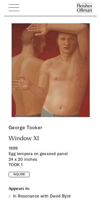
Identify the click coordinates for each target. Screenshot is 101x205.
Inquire (19, 174)
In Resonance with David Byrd (42, 196)
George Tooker (25, 127)
